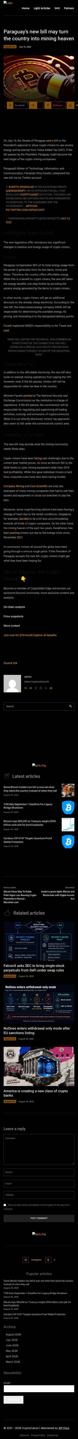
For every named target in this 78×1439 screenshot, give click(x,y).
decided (24, 519)
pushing (15, 533)
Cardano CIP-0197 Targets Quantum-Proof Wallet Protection (28, 840)
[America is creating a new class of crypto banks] (39, 1066)
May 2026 (12, 1350)
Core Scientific (39, 486)
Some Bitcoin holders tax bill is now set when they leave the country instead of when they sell (30, 789)
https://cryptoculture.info (36, 681)
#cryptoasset (29, 195)
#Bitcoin (31, 206)
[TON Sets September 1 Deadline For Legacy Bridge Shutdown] (68, 807)
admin (28, 677)
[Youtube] (51, 687)
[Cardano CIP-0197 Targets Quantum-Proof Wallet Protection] (68, 841)
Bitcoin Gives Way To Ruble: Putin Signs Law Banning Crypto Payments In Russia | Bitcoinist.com (20, 897)
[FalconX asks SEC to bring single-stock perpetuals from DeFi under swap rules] (39, 941)
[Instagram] (41, 687)
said (6, 330)
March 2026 (13, 1361)
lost (6, 472)
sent (48, 141)
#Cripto (14, 187)
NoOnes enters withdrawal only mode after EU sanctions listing (37, 1031)
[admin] (12, 683)
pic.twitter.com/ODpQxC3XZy (25, 210)
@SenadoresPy (16, 191)
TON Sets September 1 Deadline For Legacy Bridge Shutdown (28, 806)
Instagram (36, 1259)
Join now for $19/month (18, 635)
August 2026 (13, 1334)
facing (38, 458)
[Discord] (30, 687)
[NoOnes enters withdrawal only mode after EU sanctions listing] (39, 1003)
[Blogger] (25, 687)
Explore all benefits (45, 635)
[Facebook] (35, 687)
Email (7, 1383)
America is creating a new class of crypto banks (36, 1093)
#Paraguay (27, 187)
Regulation (10, 46)
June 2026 (12, 1345)
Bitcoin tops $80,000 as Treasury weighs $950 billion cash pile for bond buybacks (30, 823)
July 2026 (12, 1339)
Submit (13, 1399)
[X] (46, 687)
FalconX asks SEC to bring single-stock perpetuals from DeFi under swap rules (34, 968)
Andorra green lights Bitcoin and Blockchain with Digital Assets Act (57, 895)
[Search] (70, 706)
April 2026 (12, 1356)
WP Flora (64, 1428)
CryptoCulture (30, 1428)
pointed (27, 396)
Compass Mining (14, 486)
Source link (10, 663)
